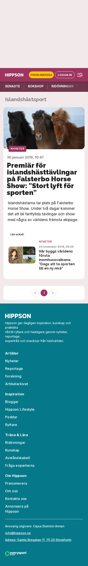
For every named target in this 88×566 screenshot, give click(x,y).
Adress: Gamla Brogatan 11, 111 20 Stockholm (38, 540)
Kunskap (12, 450)
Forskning (13, 376)
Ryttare (11, 425)
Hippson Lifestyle (20, 409)
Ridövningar (15, 442)
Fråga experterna (19, 465)
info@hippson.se (18, 533)
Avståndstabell (17, 458)
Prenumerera (41, 75)
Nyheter (17, 148)
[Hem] (15, 75)
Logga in (65, 75)
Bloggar (12, 402)
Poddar (11, 417)
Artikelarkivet (16, 384)
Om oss (11, 491)
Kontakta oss (16, 498)
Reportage (14, 368)
